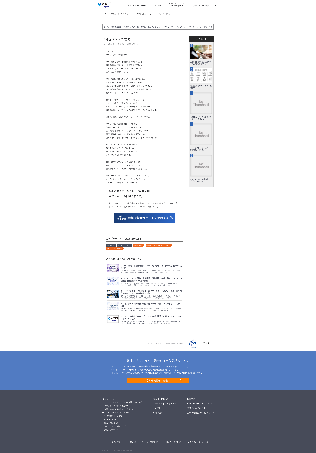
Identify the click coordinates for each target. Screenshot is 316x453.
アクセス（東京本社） (150, 442)
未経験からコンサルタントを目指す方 (119, 409)
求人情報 (157, 5)
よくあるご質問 (114, 442)
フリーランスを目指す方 (113, 426)
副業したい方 (109, 429)
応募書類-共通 (138, 245)
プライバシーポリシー (196, 442)
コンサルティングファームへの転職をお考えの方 (123, 402)
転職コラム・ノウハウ (148, 14)
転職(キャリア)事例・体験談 (135, 26)
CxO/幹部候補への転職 (113, 416)
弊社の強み (158, 412)
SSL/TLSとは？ (205, 343)
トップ (104, 14)
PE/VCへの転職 (110, 419)
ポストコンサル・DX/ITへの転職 (116, 412)
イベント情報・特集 (204, 26)
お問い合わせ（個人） (173, 442)
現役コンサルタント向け (114, 248)
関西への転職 (109, 423)
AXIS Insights (177, 4)
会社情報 (129, 442)
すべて (106, 26)
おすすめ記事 (116, 26)
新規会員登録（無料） (158, 380)
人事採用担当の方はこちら (203, 5)
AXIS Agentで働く (195, 408)
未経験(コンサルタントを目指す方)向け (158, 245)
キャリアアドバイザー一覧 (136, 5)
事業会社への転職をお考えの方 (116, 405)
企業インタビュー (155, 26)
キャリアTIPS (137, 14)
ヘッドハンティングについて (200, 403)
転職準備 (191, 398)
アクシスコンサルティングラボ (119, 14)
